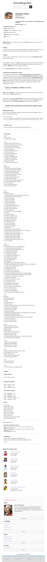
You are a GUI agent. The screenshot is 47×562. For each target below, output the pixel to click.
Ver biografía (23, 518)
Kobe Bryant (7, 529)
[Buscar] (30, 6)
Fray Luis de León (8, 536)
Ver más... (23, 531)
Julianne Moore (7, 547)
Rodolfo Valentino (8, 538)
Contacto (41, 558)
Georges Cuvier (7, 527)
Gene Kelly (6, 525)
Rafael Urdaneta (7, 540)
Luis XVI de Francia (8, 523)
